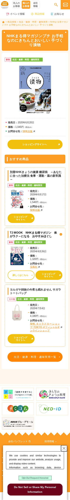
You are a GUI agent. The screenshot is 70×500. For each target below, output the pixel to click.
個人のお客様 (26, 4)
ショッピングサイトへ (34, 144)
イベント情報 (17, 13)
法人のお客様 (16, 4)
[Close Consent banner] (64, 448)
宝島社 (33, 266)
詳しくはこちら (20, 275)
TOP (3, 22)
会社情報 (35, 4)
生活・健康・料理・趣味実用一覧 (35, 356)
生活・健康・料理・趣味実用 (33, 22)
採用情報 (49, 441)
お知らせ (59, 13)
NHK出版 (27, 131)
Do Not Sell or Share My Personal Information (35, 489)
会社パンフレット (18, 441)
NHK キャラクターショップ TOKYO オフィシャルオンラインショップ (45, 327)
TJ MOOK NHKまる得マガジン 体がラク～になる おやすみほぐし (33, 234)
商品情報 (39, 13)
